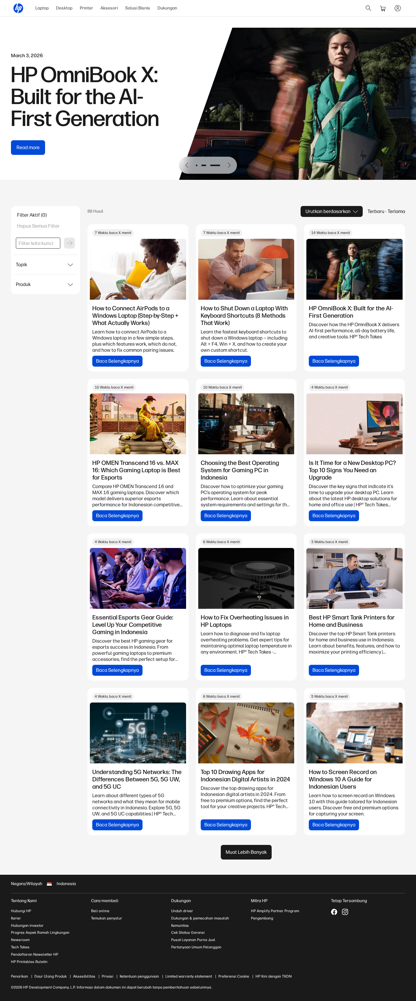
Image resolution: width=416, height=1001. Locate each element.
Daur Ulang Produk (50, 976)
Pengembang (262, 918)
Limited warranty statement (188, 976)
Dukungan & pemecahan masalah (200, 918)
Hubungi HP (21, 911)
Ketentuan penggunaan (139, 976)
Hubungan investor (27, 925)
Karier (16, 918)
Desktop (64, 8)
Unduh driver (182, 911)
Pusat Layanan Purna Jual (193, 940)
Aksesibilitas (84, 976)
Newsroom (20, 940)
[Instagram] (345, 912)
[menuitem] (42, 8)
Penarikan (19, 976)
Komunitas (180, 925)
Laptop (42, 8)
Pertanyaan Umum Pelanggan (196, 947)
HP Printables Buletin (29, 962)
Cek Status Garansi (188, 932)
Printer (86, 8)
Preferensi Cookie (233, 976)
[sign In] (397, 8)
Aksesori (109, 8)
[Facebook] (334, 912)
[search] (368, 8)
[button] (187, 165)
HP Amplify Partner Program (275, 911)
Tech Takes (20, 947)
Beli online (100, 911)
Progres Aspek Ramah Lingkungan (40, 932)
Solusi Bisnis (137, 8)
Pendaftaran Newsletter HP (34, 954)
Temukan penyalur (106, 918)
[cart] (383, 8)
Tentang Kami (24, 900)
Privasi (107, 976)
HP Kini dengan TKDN (274, 976)
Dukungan (167, 8)
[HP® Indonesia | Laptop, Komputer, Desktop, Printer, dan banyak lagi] (18, 8)
